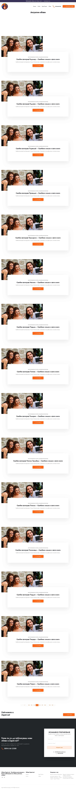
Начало (34, 6)
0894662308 (58, 6)
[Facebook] (4, 777)
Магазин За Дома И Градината (56, 774)
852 (29, 705)
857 (42, 705)
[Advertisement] (38, 23)
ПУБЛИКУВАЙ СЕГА (47, 1)
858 (45, 705)
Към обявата (39, 65)
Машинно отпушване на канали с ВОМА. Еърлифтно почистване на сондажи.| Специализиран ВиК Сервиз (68, 776)
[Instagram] (2, 777)
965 (52, 705)
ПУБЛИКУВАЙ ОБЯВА (69, 6)
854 (34, 705)
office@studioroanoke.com (60, 752)
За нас (39, 6)
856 (39, 705)
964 (50, 705)
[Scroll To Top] (74, 791)
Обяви (50, 6)
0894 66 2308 (10, 748)
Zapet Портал (44, 6)
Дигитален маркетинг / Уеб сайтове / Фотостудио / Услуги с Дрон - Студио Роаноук (56, 777)
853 (31, 705)
